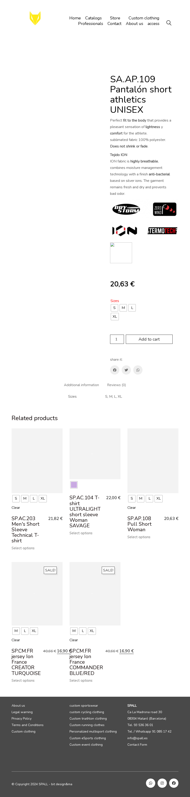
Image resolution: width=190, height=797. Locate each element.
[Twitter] (126, 370)
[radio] (114, 307)
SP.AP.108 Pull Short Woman (139, 524)
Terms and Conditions (28, 725)
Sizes (115, 301)
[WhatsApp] (137, 370)
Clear (16, 507)
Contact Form (137, 745)
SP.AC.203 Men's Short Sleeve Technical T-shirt (25, 530)
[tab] (81, 385)
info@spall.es (137, 738)
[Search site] (168, 23)
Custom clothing (23, 732)
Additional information (81, 385)
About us (18, 706)
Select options (23, 548)
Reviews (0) (116, 385)
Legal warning (22, 712)
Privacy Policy (22, 719)
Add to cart (149, 339)
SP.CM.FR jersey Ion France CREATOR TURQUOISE (26, 662)
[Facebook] (114, 370)
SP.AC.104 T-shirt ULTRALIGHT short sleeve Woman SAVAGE (85, 511)
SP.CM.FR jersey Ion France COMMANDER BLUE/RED (86, 662)
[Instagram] (162, 783)
